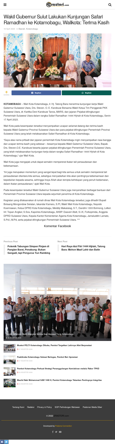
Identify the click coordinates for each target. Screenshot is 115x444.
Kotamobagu (32, 28)
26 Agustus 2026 (25, 372)
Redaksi (30, 407)
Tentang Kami (18, 407)
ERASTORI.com (61, 415)
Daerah (22, 28)
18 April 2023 (9, 28)
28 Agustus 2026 (14, 338)
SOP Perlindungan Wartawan (67, 407)
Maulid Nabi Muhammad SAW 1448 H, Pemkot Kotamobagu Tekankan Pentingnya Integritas (59, 380)
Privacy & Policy (44, 407)
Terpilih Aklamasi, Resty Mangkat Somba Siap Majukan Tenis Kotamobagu (40, 334)
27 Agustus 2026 (25, 349)
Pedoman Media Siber (92, 407)
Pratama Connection (63, 425)
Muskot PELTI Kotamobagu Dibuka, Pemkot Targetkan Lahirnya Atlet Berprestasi (54, 345)
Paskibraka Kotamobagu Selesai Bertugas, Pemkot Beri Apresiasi (47, 357)
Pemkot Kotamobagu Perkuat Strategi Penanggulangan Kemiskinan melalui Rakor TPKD (58, 368)
